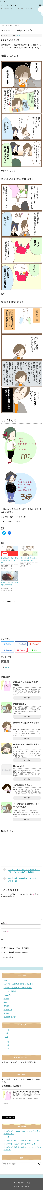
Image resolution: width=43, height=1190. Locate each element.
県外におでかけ (10, 1017)
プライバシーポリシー (25, 1183)
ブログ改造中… (19, 704)
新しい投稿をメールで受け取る (16, 952)
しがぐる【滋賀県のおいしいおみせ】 (19, 984)
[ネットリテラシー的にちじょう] (7, 650)
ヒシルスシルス (9, 5)
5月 (6, 1033)
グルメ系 (7, 995)
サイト (3, 940)
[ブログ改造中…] (6, 707)
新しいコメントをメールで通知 (16, 948)
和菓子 (6, 998)
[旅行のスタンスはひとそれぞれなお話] (6, 685)
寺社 (5, 1002)
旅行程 (6, 1006)
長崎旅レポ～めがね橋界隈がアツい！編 (9, 583)
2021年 (6, 1137)
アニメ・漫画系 (10, 991)
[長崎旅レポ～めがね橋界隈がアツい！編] (9, 576)
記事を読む (27, 698)
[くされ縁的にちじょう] (6, 788)
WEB (5, 980)
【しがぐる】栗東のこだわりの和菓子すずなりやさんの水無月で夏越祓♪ (24, 870)
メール (5, 931)
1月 (6, 1036)
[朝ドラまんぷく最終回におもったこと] (6, 748)
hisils (7, 667)
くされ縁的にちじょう (22, 785)
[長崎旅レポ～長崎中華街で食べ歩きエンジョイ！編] (9, 551)
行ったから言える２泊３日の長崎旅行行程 (28, 559)
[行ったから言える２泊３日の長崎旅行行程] (28, 551)
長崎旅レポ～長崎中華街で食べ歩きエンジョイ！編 (9, 560)
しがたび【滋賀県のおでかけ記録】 (18, 987)
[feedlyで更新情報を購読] (3, 661)
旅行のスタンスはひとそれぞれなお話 (26, 1092)
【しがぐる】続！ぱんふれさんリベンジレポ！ (22, 1140)
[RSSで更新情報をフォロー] (7, 661)
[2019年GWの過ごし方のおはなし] (6, 726)
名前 (4, 923)
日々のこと (19, 35)
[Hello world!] (6, 769)
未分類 (6, 1013)
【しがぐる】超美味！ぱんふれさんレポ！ (20, 1144)
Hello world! (18, 766)
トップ (13, 1183)
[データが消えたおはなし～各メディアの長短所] (6, 807)
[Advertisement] (19, 618)
